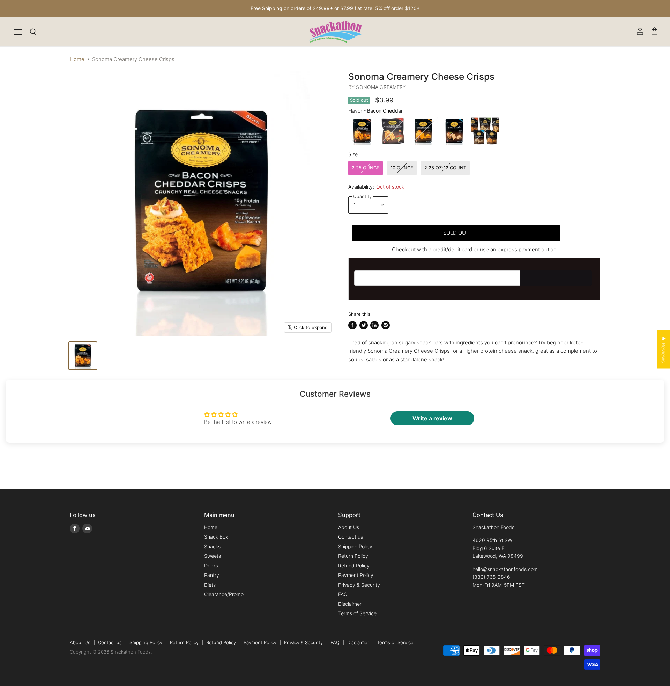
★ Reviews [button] (663, 349)
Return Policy (353, 556)
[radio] (362, 131)
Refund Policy (354, 566)
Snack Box (216, 537)
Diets (210, 585)
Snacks (212, 546)
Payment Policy (355, 575)
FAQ (343, 594)
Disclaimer (350, 604)
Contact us (350, 537)
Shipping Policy (355, 546)
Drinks (211, 566)
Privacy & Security (359, 585)
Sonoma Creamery (381, 87)
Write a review (432, 418)
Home (77, 59)
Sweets (212, 556)
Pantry (211, 575)
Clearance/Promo (224, 594)
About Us (348, 527)
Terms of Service (357, 613)
